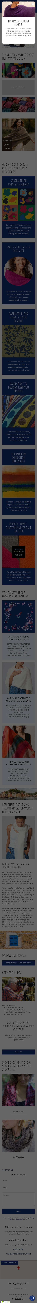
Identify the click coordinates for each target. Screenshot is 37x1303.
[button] (32, 1298)
